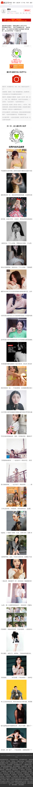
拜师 (27, 3)
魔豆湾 (6, 2)
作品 (10, 3)
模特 (14, 3)
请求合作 (27, 10)
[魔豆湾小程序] (16, 58)
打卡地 (23, 3)
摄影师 (18, 3)
